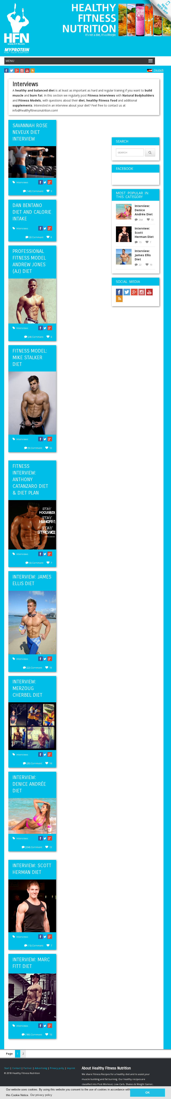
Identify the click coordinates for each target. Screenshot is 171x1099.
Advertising (41, 1068)
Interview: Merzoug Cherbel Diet (27, 688)
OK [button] (147, 1092)
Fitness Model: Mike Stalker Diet (30, 357)
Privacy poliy (57, 1068)
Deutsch (158, 70)
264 (141, 219)
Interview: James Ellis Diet (143, 255)
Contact (16, 1068)
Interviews (22, 182)
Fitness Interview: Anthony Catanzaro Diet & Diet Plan (30, 479)
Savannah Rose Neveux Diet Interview (30, 132)
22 (140, 264)
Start (6, 1068)
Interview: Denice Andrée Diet (29, 784)
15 (140, 242)
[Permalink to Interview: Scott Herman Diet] (125, 235)
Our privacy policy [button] (41, 1094)
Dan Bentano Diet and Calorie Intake (32, 212)
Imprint (71, 1068)
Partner (27, 1068)
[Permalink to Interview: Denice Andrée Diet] (125, 213)
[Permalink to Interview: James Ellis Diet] (125, 258)
